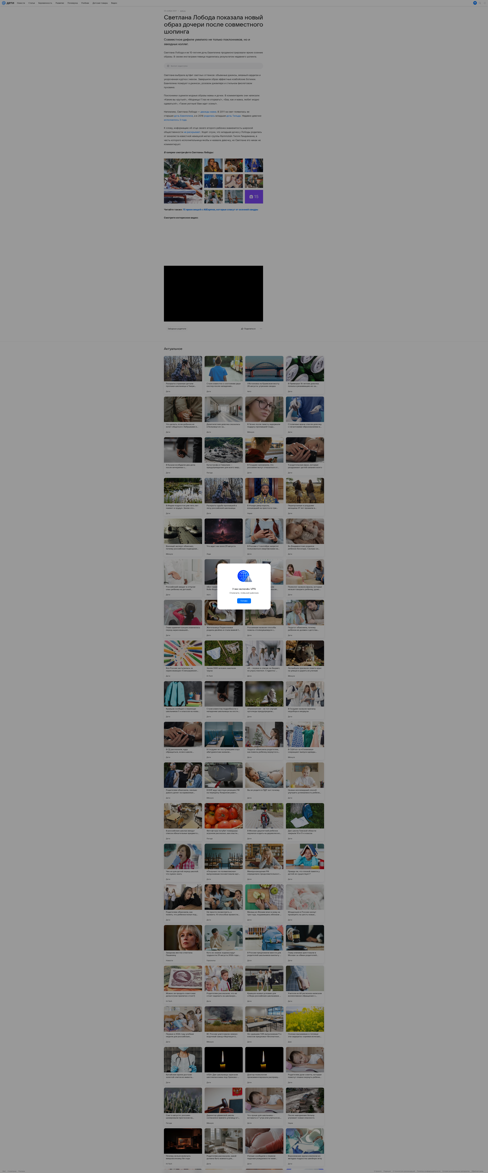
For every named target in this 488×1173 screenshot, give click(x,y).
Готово (244, 601)
